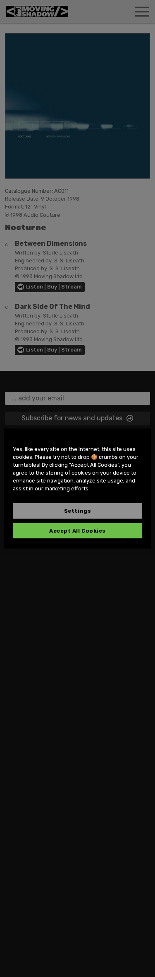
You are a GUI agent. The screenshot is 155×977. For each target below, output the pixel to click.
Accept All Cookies (77, 530)
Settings (77, 510)
